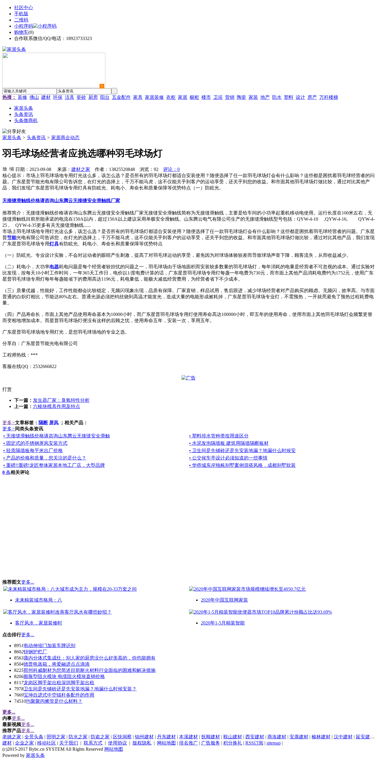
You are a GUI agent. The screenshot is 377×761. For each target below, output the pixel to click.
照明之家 (56, 736)
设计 (300, 97)
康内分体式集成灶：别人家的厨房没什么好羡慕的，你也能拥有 (90, 657)
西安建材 (254, 736)
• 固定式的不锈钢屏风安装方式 (35, 443)
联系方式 (93, 742)
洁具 (69, 97)
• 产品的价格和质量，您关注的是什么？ (44, 457)
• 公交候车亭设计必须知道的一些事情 (228, 457)
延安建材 (365, 736)
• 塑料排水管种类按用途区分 (219, 435)
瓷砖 (81, 97)
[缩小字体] (11, 168)
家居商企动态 (65, 137)
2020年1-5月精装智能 (223, 622)
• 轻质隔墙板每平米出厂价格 (33, 450)
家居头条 (11, 137)
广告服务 (210, 742)
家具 (138, 97)
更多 (8, 422)
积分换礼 (232, 742)
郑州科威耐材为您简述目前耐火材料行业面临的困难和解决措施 (90, 670)
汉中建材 (343, 736)
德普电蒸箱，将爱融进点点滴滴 (57, 664)
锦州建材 (144, 736)
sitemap (274, 742)
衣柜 (171, 97)
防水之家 (78, 736)
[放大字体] (4, 168)
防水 (277, 97)
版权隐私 (142, 742)
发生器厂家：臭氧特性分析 (61, 400)
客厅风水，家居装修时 (38, 622)
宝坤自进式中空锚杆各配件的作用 (59, 694)
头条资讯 (36, 137)
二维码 (21, 19)
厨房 (93, 97)
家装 (253, 97)
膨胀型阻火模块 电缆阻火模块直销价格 (64, 676)
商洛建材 (276, 736)
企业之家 (24, 742)
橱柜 (194, 97)
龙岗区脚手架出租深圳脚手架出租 (59, 682)
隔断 (43, 422)
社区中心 (23, 7)
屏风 (54, 422)
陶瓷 (241, 97)
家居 (182, 97)
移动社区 (46, 742)
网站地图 (166, 742)
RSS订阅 (254, 742)
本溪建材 (188, 736)
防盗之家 (100, 736)
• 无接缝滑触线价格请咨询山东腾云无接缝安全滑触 (56, 435)
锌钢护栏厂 (35, 651)
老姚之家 (11, 736)
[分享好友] (14, 132)
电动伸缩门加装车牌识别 (49, 645)
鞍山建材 (232, 736)
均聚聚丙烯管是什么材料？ (54, 701)
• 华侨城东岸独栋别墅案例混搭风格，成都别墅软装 (242, 465)
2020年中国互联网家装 (224, 599)
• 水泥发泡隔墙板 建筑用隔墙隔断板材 (229, 443)
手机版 (21, 13)
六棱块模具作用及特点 (56, 406)
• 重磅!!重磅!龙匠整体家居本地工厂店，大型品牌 (54, 465)
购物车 (21, 32)
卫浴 (218, 97)
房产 (312, 97)
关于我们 (68, 742)
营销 (229, 97)
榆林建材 (321, 736)
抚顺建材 (210, 736)
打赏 (7, 389)
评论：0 (171, 169)
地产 (265, 97)
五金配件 (121, 97)
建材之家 (80, 169)
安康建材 (299, 736)
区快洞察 (122, 736)
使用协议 (117, 742)
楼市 (206, 97)
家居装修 (154, 97)
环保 (57, 97)
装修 (22, 97)
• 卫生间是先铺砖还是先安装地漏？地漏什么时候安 (242, 450)
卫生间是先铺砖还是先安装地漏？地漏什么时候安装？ (80, 688)
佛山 (34, 97)
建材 (46, 97)
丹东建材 (166, 736)
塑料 (288, 97)
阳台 (105, 97)
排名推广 (188, 742)
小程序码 (23, 26)
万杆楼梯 (328, 97)
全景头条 (33, 736)
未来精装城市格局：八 (38, 599)
